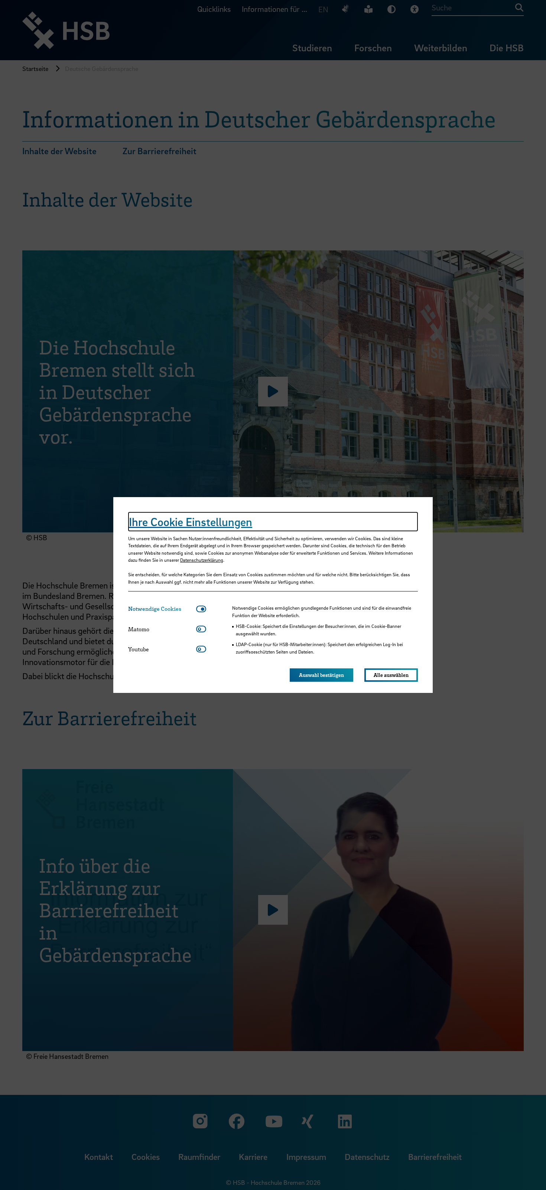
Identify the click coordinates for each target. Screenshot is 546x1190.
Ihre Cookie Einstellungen (190, 522)
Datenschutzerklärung (201, 560)
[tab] (162, 608)
